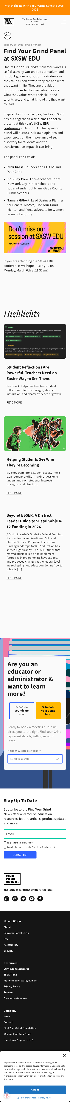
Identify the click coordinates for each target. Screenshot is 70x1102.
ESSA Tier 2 (10, 974)
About (7, 927)
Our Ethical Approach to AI (19, 1040)
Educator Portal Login (16, 933)
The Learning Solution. (34, 22)
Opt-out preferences (26, 1097)
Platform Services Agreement (20, 980)
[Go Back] (7, 35)
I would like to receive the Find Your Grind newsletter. (32, 847)
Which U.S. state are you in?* (24, 750)
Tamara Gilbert (18, 200)
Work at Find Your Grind (17, 1034)
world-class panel (44, 119)
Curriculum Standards (16, 968)
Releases (9, 992)
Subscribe (20, 855)
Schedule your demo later (48, 710)
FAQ (6, 939)
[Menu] (60, 22)
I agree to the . (20, 842)
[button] (64, 1055)
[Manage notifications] (7, 1095)
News (7, 1016)
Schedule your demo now (22, 710)
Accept (35, 1089)
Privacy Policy (45, 1097)
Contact (8, 1022)
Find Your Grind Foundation (20, 1028)
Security (8, 950)
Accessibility (11, 944)
